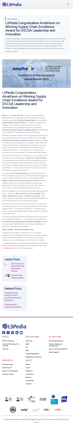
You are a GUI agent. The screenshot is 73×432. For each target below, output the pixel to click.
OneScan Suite (7, 364)
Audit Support (54, 352)
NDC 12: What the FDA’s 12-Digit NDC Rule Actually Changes (18, 267)
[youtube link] (21, 332)
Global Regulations (32, 354)
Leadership (30, 380)
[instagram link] (12, 332)
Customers (30, 374)
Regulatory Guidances (34, 357)
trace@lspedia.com (8, 248)
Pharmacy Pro (7, 368)
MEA (27, 350)
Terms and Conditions (53, 419)
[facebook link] (3, 332)
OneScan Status (8, 374)
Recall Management (56, 341)
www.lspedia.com (27, 248)
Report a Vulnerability (10, 371)
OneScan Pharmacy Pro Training (10, 345)
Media (28, 364)
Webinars (29, 371)
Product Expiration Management (55, 345)
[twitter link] (8, 332)
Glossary (5, 349)
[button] (68, 4)
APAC (28, 344)
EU (26, 347)
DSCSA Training (8, 341)
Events (28, 368)
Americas (29, 341)
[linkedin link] (16, 332)
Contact (29, 384)
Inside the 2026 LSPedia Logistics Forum (17, 277)
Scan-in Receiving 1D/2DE (58, 349)
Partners (29, 377)
